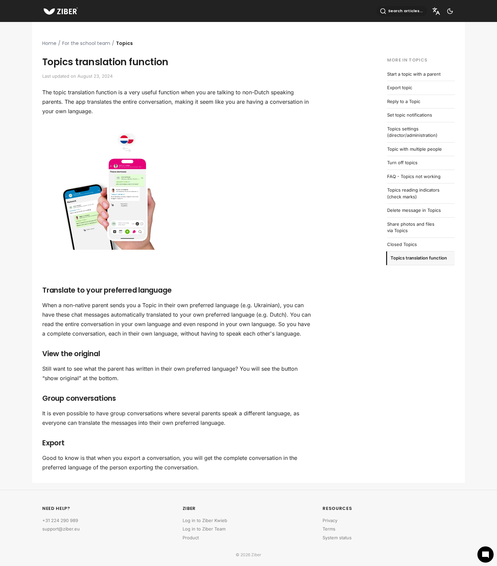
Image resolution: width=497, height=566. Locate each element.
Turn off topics (402, 162)
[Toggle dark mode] (450, 11)
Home (49, 43)
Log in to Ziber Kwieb (205, 520)
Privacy (330, 520)
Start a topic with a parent (414, 74)
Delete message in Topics (414, 210)
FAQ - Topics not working (414, 176)
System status (337, 537)
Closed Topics (402, 244)
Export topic (399, 87)
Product (191, 537)
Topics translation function (418, 258)
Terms (329, 529)
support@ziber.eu (61, 529)
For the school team (86, 43)
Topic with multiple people (414, 149)
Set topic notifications (409, 115)
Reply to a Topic (403, 101)
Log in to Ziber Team (204, 529)
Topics (124, 43)
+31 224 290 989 (60, 520)
